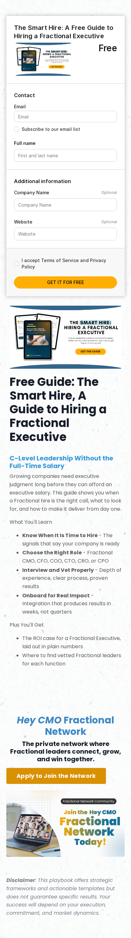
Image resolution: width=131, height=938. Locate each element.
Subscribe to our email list (51, 129)
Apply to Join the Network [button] (56, 776)
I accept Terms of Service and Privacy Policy (64, 263)
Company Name (31, 192)
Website (23, 221)
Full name (25, 143)
